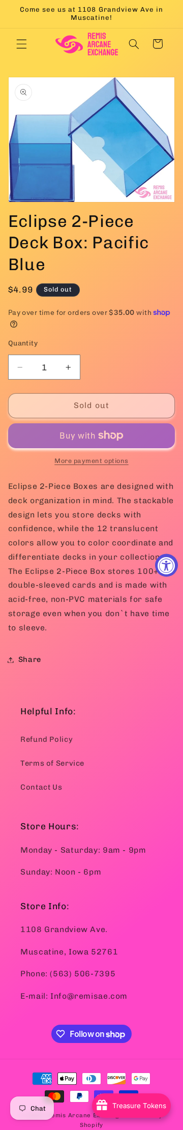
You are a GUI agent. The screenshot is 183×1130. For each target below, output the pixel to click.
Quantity (23, 343)
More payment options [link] (91, 461)
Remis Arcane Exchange (85, 1115)
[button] (21, 43)
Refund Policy (46, 739)
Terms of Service (52, 763)
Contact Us (41, 787)
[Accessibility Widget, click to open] (166, 565)
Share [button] (29, 659)
